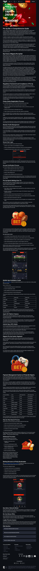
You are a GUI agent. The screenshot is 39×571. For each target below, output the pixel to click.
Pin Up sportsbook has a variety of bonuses (11, 463)
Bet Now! (33, 1)
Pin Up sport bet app (7, 282)
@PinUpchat (5, 556)
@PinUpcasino (5, 558)
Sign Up (27, 1)
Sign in (7, 24)
